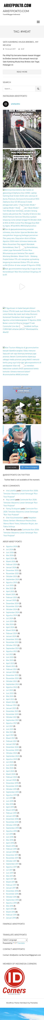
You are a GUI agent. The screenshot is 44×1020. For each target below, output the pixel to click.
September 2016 (12, 900)
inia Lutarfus (11, 490)
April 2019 (10, 807)
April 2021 (10, 735)
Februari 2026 (11, 564)
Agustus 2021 (11, 723)
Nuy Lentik (10, 499)
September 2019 (12, 792)
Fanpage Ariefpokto (14, 924)
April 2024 (10, 627)
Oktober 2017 (11, 861)
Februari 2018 (11, 849)
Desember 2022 (12, 675)
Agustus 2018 (11, 831)
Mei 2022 (9, 696)
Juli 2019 (9, 798)
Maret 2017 (10, 882)
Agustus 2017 (11, 867)
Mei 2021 (9, 732)
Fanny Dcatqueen (13, 508)
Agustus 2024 (11, 615)
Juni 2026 (10, 552)
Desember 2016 (12, 891)
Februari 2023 (11, 669)
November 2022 (12, 678)
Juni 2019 (9, 801)
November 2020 (12, 750)
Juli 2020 (9, 762)
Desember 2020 (12, 747)
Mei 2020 (10, 768)
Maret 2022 (10, 702)
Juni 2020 (10, 765)
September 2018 (12, 828)
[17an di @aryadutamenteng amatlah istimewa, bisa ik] (22, 247)
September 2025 (12, 579)
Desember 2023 (12, 639)
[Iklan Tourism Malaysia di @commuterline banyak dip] (22, 365)
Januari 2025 (11, 600)
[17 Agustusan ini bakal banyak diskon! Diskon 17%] (22, 326)
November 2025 (12, 573)
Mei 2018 (9, 840)
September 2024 (12, 612)
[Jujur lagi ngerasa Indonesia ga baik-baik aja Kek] (22, 168)
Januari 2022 (11, 708)
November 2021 (12, 714)
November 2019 (12, 786)
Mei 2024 (10, 624)
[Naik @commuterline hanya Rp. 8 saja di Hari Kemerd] (22, 286)
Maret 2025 (10, 594)
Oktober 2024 (11, 609)
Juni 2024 (10, 621)
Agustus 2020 (11, 759)
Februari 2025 (11, 597)
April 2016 (10, 908)
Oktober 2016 (11, 897)
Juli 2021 (9, 726)
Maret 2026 (10, 561)
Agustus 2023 (11, 651)
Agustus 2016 (11, 903)
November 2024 (12, 606)
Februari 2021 (11, 741)
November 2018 (12, 822)
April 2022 (10, 699)
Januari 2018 (11, 852)
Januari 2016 (11, 917)
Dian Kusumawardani (14, 517)
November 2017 (12, 858)
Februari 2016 (11, 914)
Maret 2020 (10, 774)
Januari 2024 (11, 636)
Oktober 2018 (11, 825)
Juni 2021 (9, 729)
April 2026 (10, 558)
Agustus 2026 (11, 546)
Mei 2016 (9, 906)
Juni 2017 (9, 873)
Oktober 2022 (11, 681)
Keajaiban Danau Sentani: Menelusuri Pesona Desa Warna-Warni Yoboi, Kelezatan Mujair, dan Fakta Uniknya (20, 522)
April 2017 (10, 879)
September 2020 (12, 756)
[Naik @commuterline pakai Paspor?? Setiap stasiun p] (22, 129)
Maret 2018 (10, 846)
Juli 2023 (9, 654)
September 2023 (12, 648)
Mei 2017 (9, 876)
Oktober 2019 (11, 789)
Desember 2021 (12, 711)
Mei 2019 (9, 804)
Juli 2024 (9, 618)
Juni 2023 (10, 657)
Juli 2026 (9, 549)
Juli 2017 (9, 870)
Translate (21, 943)
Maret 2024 (10, 630)
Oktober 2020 (11, 753)
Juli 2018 (9, 834)
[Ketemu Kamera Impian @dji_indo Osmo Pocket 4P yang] (22, 444)
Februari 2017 (11, 885)
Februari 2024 (11, 633)
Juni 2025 (10, 585)
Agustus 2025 (11, 582)
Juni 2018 (9, 837)
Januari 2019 (11, 816)
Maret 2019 (10, 810)
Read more (22, 72)
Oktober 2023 (11, 645)
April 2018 (10, 843)
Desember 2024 (12, 603)
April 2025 (10, 591)
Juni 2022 (10, 693)
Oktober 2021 (11, 717)
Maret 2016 (10, 912)
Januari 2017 (11, 888)
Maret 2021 (10, 738)
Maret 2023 (10, 666)
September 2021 (12, 720)
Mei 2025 (9, 588)
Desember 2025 (12, 570)
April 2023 (10, 663)
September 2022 (12, 684)
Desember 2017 (12, 855)
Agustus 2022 (11, 687)
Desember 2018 (12, 819)
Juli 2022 (9, 690)
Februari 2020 (11, 777)
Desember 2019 (12, 783)
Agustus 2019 (11, 795)
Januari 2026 (11, 567)
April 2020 (10, 771)
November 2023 (12, 642)
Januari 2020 (11, 780)
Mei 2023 (9, 660)
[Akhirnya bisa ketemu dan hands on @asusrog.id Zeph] (22, 208)
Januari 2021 (11, 744)
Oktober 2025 (11, 576)
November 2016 (12, 893)
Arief (22, 49)
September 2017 (12, 864)
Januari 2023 (11, 672)
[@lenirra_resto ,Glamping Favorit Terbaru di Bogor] (22, 405)
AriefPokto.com (16, 11)
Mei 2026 (9, 555)
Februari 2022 (11, 705)
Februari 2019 (11, 813)
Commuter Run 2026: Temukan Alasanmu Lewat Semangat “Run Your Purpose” (20, 493)
